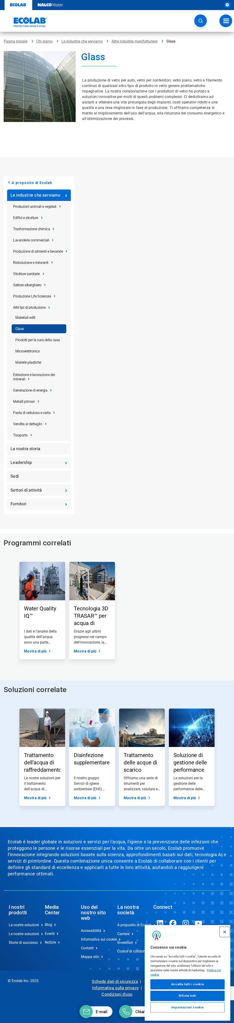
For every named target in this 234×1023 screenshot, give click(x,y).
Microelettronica (27, 351)
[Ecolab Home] (25, 22)
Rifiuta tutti (187, 995)
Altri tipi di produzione (29, 307)
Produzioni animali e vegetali (34, 206)
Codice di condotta (130, 951)
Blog (48, 925)
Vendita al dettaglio (27, 424)
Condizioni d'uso (116, 994)
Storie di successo (22, 942)
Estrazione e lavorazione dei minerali (34, 377)
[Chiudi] (225, 932)
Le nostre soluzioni (22, 925)
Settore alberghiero (27, 285)
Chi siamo (44, 41)
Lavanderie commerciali (31, 240)
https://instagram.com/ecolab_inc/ (185, 923)
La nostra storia (25, 448)
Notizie (50, 942)
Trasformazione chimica (31, 229)
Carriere (123, 934)
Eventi (50, 933)
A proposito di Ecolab (32, 183)
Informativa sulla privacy (115, 987)
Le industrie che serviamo (82, 41)
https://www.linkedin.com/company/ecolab (160, 923)
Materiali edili (25, 317)
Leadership (21, 462)
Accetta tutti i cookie (187, 984)
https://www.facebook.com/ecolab (173, 923)
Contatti (87, 948)
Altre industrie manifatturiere (134, 41)
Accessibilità (91, 930)
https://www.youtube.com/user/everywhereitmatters (198, 923)
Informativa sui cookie (94, 939)
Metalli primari (24, 401)
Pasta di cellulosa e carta (32, 413)
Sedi (15, 476)
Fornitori (19, 503)
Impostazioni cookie (187, 1007)
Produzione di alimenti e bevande (38, 251)
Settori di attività (26, 490)
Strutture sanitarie (26, 274)
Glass (19, 329)
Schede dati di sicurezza (115, 981)
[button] (200, 20)
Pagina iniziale (15, 41)
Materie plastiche (28, 362)
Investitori (125, 942)
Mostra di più (35, 651)
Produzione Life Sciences (32, 296)
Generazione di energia (30, 390)
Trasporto (20, 435)
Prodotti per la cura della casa (37, 340)
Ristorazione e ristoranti (30, 262)
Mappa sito (90, 957)
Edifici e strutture (25, 218)
